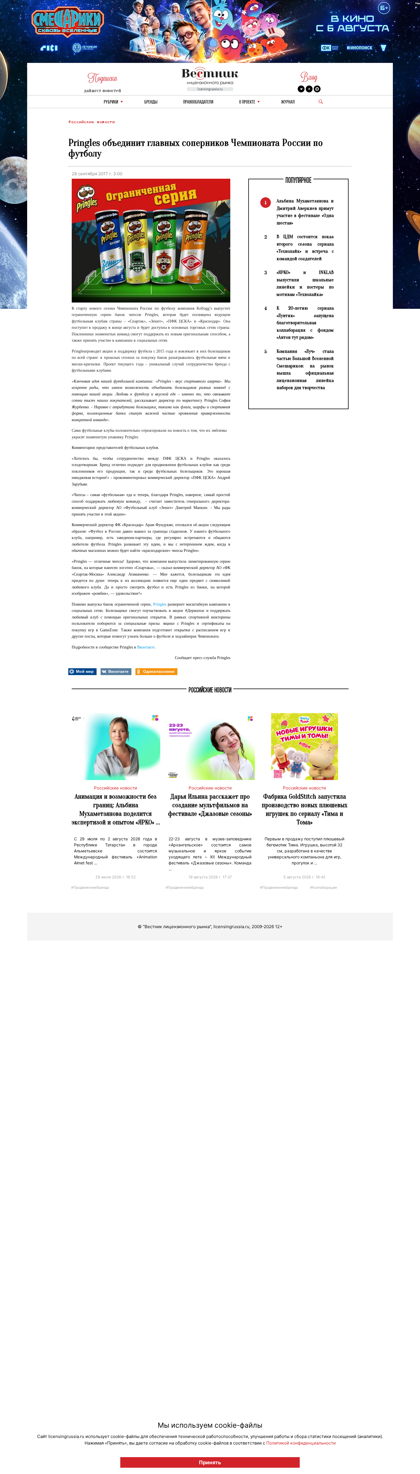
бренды (150, 102)
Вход (309, 77)
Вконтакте (146, 647)
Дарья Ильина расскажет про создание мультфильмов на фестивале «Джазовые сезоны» (210, 805)
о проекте (247, 102)
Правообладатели (198, 102)
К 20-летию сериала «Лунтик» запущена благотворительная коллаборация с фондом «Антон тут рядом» (305, 322)
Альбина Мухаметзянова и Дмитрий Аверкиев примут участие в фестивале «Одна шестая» (305, 212)
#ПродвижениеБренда (90, 887)
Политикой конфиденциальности (301, 1443)
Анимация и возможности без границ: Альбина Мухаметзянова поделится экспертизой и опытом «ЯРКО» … (115, 809)
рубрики (111, 102)
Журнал (288, 102)
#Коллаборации (323, 887)
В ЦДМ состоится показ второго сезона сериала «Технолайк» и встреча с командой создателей (305, 247)
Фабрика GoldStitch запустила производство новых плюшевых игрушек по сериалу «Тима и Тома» (304, 809)
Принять (210, 1462)
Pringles (159, 604)
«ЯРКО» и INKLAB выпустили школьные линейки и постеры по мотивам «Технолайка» (305, 283)
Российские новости (91, 122)
